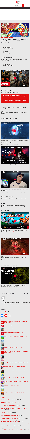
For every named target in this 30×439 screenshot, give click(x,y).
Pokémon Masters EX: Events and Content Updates (8, 402)
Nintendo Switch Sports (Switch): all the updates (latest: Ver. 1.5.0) (14, 377)
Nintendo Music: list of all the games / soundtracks (8, 425)
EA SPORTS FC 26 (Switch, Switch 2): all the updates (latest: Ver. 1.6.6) (15, 370)
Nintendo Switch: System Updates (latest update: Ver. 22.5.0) (13, 332)
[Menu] (1, 8)
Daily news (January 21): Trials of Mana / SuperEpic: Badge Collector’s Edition (8, 293)
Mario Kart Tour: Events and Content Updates (7, 420)
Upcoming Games (14, 231)
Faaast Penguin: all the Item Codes (6, 412)
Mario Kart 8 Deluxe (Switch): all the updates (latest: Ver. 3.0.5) (13, 328)
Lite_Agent (8, 42)
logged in (6, 311)
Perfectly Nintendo (7, 436)
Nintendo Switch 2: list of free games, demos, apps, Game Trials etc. (14, 366)
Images (5, 37)
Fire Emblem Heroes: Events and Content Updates (11, 385)
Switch (10, 37)
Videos (12, 37)
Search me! (23, 5)
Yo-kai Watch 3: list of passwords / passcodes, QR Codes (13, 347)
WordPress (14, 436)
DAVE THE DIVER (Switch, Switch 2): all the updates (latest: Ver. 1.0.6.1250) (15, 355)
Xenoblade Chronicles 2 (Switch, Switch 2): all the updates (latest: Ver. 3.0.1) (15, 340)
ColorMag (20, 436)
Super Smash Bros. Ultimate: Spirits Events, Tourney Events (10, 421)
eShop (2, 37)
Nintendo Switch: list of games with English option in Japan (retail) (11, 415)
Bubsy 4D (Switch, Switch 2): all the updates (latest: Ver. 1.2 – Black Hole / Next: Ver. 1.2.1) (14, 427)
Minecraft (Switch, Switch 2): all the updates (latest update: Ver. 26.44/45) (15, 336)
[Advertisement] (15, 14)
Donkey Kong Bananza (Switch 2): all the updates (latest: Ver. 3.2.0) (14, 392)
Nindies (7, 37)
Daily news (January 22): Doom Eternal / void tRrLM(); (22, 293)
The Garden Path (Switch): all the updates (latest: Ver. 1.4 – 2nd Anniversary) (12, 429)
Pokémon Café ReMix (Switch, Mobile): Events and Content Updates (11, 400)
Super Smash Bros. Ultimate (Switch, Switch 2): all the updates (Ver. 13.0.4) (15, 343)
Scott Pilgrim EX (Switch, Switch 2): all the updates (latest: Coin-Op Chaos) (12, 418)
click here (22, 189)
